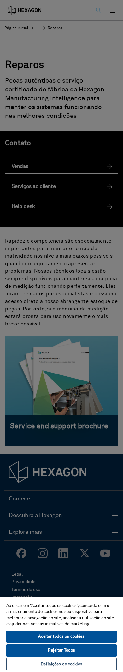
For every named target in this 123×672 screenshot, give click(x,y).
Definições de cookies (61, 664)
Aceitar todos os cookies (61, 637)
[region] (61, 634)
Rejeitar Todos (61, 650)
